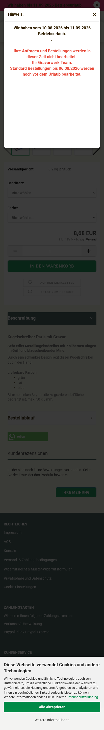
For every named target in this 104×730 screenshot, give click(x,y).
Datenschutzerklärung (82, 697)
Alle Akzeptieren (52, 707)
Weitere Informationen (52, 720)
